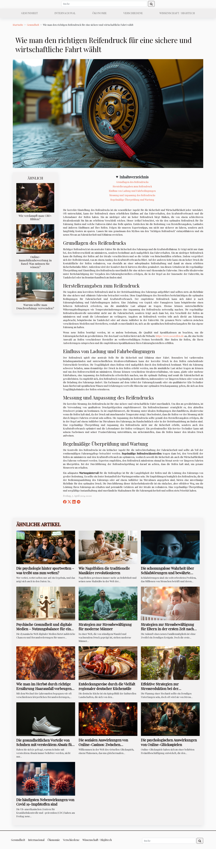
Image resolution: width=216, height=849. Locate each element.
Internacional (65, 13)
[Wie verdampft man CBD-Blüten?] (35, 197)
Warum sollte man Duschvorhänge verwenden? (35, 306)
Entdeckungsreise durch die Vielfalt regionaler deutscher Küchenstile (107, 686)
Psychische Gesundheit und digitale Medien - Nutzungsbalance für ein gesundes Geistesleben (44, 629)
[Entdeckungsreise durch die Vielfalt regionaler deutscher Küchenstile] (108, 662)
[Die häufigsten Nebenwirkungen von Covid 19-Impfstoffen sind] (45, 778)
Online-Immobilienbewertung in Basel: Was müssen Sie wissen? (35, 262)
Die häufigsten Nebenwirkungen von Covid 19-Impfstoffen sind (45, 801)
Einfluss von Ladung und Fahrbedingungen (132, 190)
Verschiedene (133, 13)
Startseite (18, 24)
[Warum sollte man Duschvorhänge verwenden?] (35, 286)
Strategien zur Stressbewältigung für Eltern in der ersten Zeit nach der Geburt (167, 629)
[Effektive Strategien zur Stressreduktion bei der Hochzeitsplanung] (170, 662)
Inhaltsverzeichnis (134, 176)
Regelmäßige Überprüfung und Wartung (132, 199)
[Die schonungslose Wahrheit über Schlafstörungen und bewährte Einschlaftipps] (170, 547)
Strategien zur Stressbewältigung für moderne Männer (105, 626)
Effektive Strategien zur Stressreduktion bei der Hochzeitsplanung (160, 688)
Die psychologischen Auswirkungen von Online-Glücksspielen (169, 742)
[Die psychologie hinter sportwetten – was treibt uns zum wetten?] (45, 547)
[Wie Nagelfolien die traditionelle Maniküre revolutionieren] (108, 547)
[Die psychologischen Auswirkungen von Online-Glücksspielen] (170, 718)
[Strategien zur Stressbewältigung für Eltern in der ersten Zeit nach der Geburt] (170, 603)
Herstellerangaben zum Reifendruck (132, 186)
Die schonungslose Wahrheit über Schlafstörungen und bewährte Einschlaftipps (167, 572)
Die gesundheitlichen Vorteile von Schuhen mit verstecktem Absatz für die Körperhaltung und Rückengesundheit (44, 747)
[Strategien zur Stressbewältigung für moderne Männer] (108, 603)
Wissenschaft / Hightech (177, 13)
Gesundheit (29, 13)
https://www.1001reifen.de (170, 336)
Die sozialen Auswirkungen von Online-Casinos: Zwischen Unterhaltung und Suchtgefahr (103, 744)
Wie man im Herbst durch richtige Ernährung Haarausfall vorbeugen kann (44, 688)
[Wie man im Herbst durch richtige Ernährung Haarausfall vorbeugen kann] (45, 662)
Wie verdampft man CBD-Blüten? (35, 217)
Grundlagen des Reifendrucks (132, 182)
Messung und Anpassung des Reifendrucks (132, 195)
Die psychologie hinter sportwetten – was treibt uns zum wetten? (45, 570)
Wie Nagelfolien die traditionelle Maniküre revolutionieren (104, 570)
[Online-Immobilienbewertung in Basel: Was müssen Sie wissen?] (35, 238)
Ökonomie (99, 13)
